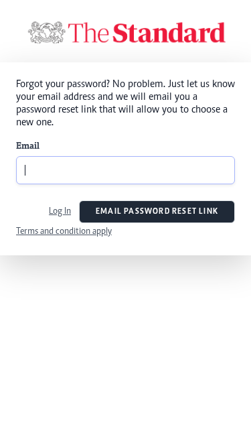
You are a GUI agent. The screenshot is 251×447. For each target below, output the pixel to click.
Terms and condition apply (64, 232)
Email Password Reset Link (157, 212)
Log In (60, 211)
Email (27, 146)
